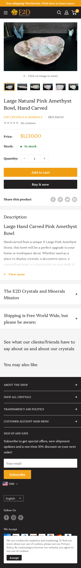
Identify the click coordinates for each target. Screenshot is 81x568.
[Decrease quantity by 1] (24, 158)
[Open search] (59, 12)
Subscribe (17, 474)
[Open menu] (6, 12)
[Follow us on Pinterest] (20, 517)
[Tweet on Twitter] (67, 199)
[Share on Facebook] (53, 199)
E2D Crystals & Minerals (23, 117)
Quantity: (11, 158)
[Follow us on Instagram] (13, 517)
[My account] (66, 12)
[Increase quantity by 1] (44, 158)
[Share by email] (74, 199)
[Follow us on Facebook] (6, 517)
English (10, 498)
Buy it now (40, 184)
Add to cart (40, 172)
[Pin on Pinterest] (60, 199)
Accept (14, 558)
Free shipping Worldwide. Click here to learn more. (40, 3)
